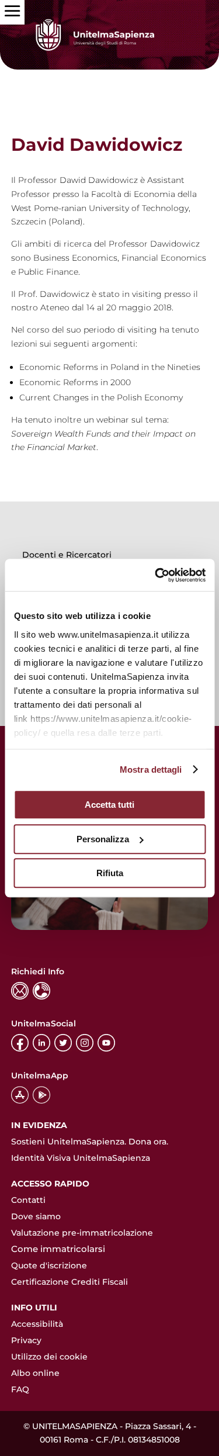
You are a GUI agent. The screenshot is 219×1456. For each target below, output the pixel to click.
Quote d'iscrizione (49, 1265)
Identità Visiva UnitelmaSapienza (80, 1158)
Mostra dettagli (151, 769)
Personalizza (103, 839)
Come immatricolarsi (58, 1248)
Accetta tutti (109, 805)
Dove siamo (36, 1216)
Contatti (28, 1200)
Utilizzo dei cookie (49, 1356)
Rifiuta (109, 873)
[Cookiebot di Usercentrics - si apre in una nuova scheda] (156, 575)
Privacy (26, 1340)
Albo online (35, 1373)
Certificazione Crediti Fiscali (69, 1282)
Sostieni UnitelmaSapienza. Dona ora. (89, 1141)
